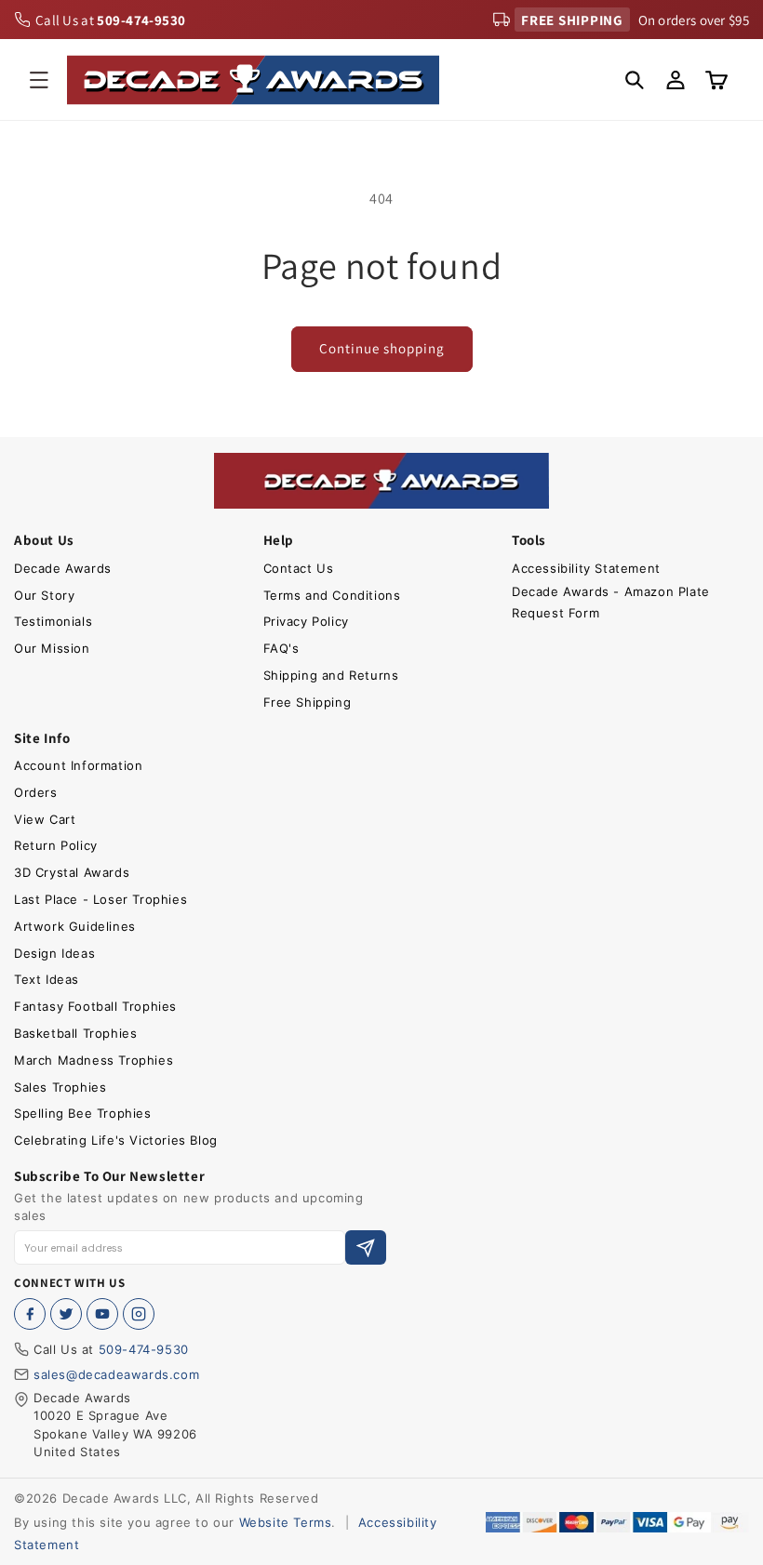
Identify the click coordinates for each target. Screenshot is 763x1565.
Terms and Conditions (332, 595)
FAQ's (281, 648)
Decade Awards (63, 568)
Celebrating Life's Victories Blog (116, 1140)
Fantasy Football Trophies (95, 1006)
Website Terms (285, 1522)
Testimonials (53, 621)
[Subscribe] (365, 1247)
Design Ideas (54, 953)
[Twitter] (66, 1314)
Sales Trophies (60, 1087)
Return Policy (56, 845)
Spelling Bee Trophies (83, 1113)
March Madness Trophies (93, 1060)
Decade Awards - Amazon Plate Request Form (611, 602)
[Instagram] (138, 1314)
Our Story (44, 595)
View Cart (44, 819)
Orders (36, 792)
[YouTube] (102, 1314)
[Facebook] (30, 1314)
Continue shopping (382, 348)
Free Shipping (307, 702)
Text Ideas (46, 979)
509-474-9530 (144, 1349)
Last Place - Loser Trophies (100, 899)
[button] (39, 80)
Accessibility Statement (586, 568)
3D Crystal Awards (71, 872)
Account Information (78, 765)
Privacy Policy (306, 621)
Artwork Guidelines (75, 926)
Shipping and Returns (331, 675)
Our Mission (52, 648)
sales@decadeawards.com (116, 1374)
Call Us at (110, 20)
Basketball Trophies (75, 1033)
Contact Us (298, 568)
